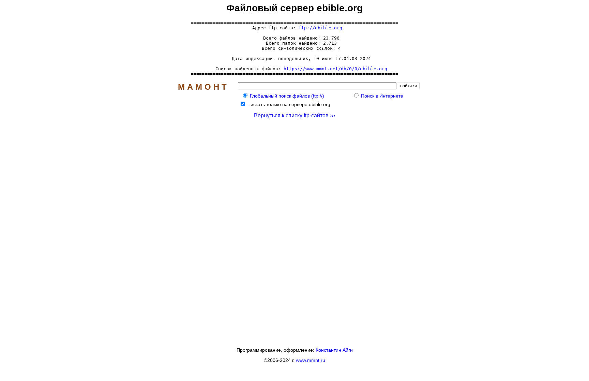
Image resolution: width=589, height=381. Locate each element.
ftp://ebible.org (320, 27)
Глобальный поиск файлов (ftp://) (287, 96)
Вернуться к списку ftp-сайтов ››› (294, 115)
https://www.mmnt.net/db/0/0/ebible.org (335, 68)
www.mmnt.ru (310, 360)
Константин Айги (334, 350)
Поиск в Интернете (382, 96)
